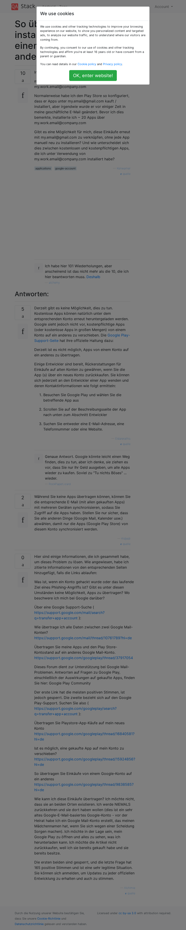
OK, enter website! (93, 75)
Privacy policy (112, 64)
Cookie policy (87, 64)
